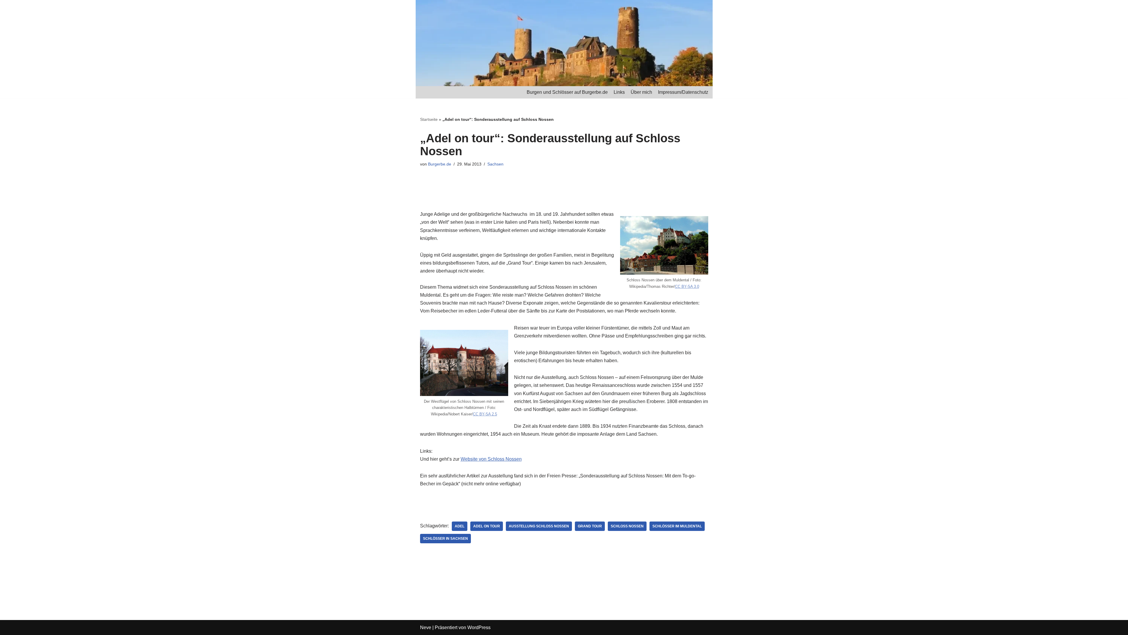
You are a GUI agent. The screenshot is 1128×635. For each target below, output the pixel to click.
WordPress (479, 627)
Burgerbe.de (439, 164)
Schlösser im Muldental (677, 526)
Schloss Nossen (627, 526)
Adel (459, 526)
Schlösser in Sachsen (445, 539)
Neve (425, 627)
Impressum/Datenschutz (683, 92)
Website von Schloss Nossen (491, 459)
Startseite (429, 119)
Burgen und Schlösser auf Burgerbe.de (567, 92)
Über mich (641, 92)
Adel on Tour (486, 526)
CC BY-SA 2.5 (485, 414)
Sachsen (495, 164)
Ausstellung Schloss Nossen (539, 526)
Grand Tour (590, 526)
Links (619, 92)
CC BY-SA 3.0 (687, 286)
